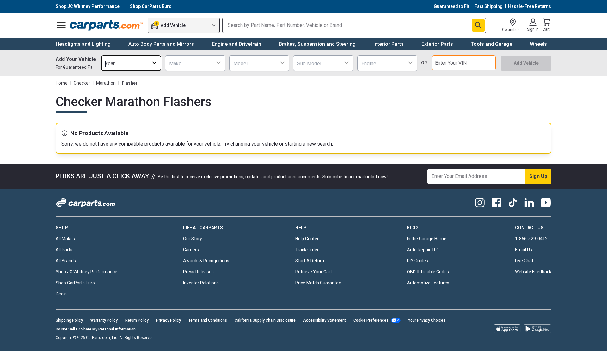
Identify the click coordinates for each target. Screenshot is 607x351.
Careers (191, 249)
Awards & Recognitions (206, 260)
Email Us (523, 249)
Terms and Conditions (207, 320)
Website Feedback (533, 271)
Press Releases (198, 271)
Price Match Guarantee (318, 282)
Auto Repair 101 (423, 249)
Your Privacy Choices (426, 320)
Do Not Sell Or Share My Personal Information (96, 329)
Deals (61, 293)
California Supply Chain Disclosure (265, 320)
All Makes (65, 238)
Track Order (307, 249)
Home (62, 83)
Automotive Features (428, 282)
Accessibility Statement (324, 320)
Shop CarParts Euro (75, 282)
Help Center (307, 238)
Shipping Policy (69, 320)
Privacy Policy (168, 320)
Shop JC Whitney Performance (86, 271)
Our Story (192, 238)
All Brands (66, 260)
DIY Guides (417, 260)
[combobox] (131, 63)
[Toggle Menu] (61, 25)
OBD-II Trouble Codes (428, 271)
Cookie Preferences (371, 320)
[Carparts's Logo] (106, 25)
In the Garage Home (426, 238)
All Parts (64, 249)
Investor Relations (201, 282)
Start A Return (309, 260)
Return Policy (137, 320)
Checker (82, 83)
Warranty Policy (104, 320)
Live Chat (524, 260)
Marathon (106, 83)
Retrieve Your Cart (313, 271)
